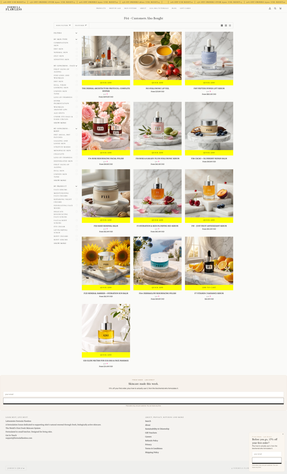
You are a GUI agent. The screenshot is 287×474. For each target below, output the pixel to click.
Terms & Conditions (153, 448)
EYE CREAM (59, 227)
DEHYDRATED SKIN (63, 161)
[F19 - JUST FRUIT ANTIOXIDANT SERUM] (209, 193)
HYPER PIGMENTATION (61, 102)
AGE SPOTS (59, 113)
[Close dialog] (283, 434)
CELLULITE (59, 154)
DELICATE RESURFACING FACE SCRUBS (61, 214)
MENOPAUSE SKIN (62, 151)
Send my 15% (143, 401)
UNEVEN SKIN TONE (60, 92)
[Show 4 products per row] (230, 25)
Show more (60, 123)
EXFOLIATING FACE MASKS (63, 206)
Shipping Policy (152, 452)
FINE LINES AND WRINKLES (61, 76)
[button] (101, 8)
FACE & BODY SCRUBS (60, 221)
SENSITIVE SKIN (61, 59)
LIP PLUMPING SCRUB (60, 231)
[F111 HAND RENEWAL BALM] (106, 193)
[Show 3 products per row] (226, 25)
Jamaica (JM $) (15, 468)
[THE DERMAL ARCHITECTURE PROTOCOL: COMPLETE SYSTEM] (106, 56)
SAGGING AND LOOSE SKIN (61, 142)
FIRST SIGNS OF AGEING (61, 70)
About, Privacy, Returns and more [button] (164, 417)
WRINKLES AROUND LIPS (60, 108)
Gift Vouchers (151, 433)
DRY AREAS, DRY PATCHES (62, 136)
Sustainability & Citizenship (157, 429)
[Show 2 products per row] (222, 25)
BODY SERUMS (61, 240)
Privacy (148, 444)
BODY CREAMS (61, 236)
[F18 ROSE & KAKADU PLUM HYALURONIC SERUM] (157, 126)
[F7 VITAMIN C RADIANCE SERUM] (209, 261)
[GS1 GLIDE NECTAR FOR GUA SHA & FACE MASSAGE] (106, 328)
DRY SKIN (58, 49)
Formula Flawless (244, 468)
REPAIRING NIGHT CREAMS (63, 200)
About (147, 425)
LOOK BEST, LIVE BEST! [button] (17, 417)
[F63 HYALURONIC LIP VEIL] (157, 56)
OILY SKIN (59, 56)
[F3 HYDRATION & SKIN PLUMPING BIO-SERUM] (157, 193)
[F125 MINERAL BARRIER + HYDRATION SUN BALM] (106, 261)
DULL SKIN (59, 171)
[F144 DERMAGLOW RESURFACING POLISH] (157, 261)
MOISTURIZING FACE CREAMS (61, 194)
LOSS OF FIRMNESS (63, 97)
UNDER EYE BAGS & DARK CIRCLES (63, 118)
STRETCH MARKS (62, 147)
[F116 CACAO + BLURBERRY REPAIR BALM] (209, 126)
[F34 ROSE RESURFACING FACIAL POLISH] (106, 126)
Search (148, 421)
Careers (148, 437)
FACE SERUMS (60, 190)
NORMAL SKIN (61, 52)
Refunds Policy (151, 440)
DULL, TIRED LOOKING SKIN (61, 86)
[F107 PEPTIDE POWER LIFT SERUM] (209, 56)
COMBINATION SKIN (61, 44)
